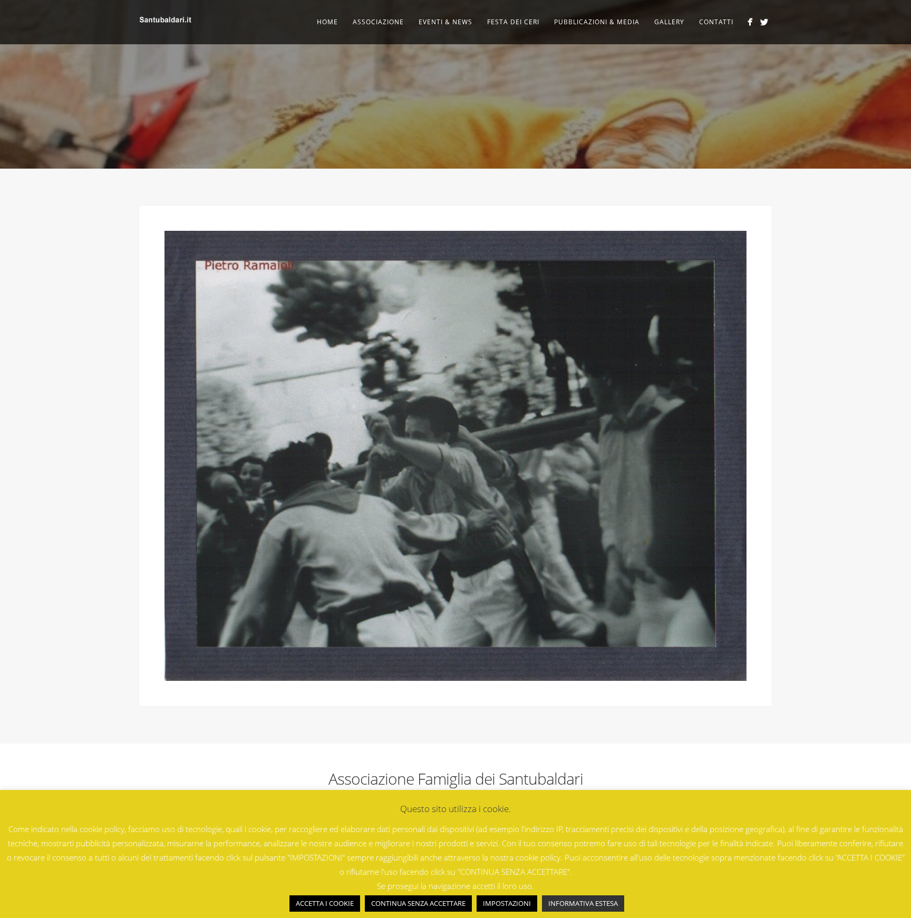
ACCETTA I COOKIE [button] (325, 903)
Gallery (669, 21)
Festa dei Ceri (513, 21)
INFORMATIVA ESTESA (583, 903)
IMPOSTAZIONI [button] (507, 903)
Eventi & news (445, 21)
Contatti (716, 21)
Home (327, 21)
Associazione (378, 21)
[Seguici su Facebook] (750, 21)
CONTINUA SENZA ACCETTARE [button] (418, 903)
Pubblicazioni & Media (596, 21)
